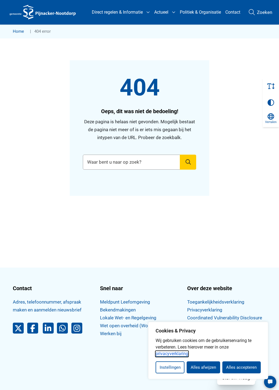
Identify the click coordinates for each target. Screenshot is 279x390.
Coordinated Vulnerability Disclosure (224, 317)
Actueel (161, 12)
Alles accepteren (241, 367)
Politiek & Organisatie (200, 12)
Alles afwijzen (203, 367)
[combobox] (139, 162)
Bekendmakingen (118, 310)
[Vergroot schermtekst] (271, 86)
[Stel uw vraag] (270, 382)
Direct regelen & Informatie (117, 12)
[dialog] (208, 350)
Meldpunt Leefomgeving (125, 302)
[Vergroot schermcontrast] (271, 102)
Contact (232, 12)
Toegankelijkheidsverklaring (215, 302)
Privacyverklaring (204, 310)
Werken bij (111, 333)
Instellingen (170, 367)
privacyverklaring (172, 353)
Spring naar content (15, 20)
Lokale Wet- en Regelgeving (128, 317)
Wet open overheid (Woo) (126, 325)
